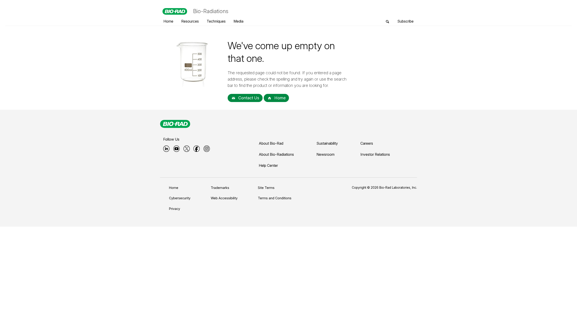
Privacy (174, 209)
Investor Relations (375, 154)
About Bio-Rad (271, 143)
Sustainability (327, 143)
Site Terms (266, 188)
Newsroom (325, 154)
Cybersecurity (179, 198)
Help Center (268, 165)
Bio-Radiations (210, 11)
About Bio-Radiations (276, 154)
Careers (366, 143)
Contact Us (248, 97)
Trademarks (220, 188)
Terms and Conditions (274, 198)
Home (279, 97)
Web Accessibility (224, 198)
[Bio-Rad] (175, 124)
